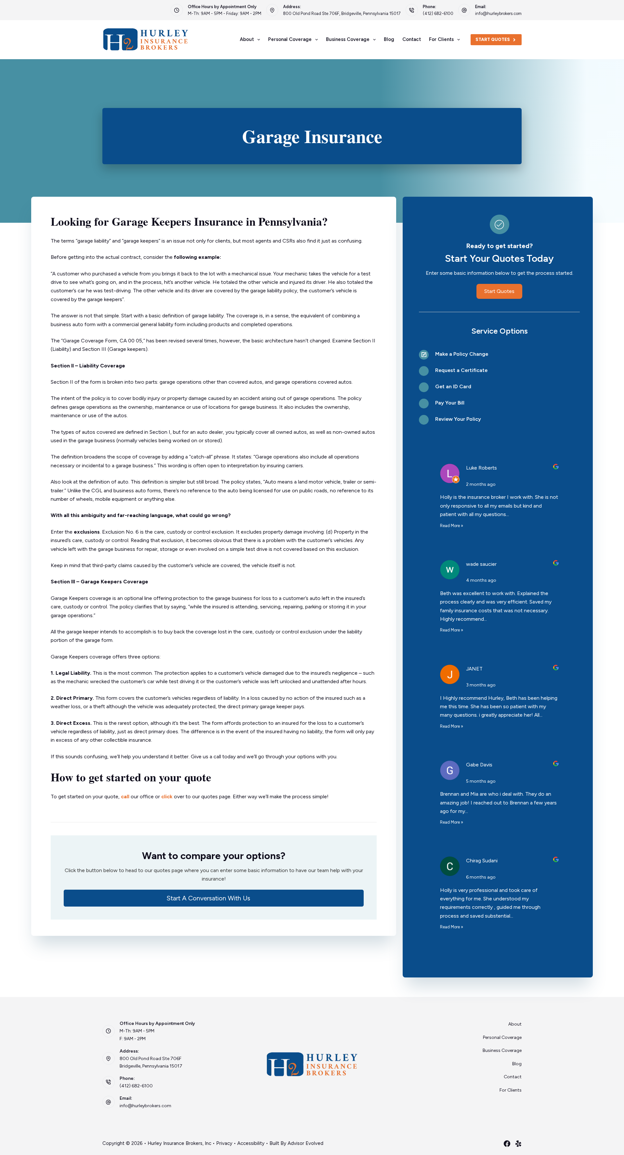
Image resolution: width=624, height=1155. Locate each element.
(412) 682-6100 (438, 13)
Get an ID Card (453, 386)
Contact (411, 39)
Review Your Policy (458, 419)
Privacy (224, 1143)
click (167, 796)
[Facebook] (507, 1143)
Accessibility (251, 1143)
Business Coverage (348, 39)
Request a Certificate (461, 370)
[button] (214, 898)
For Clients (441, 39)
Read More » (451, 525)
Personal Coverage (290, 39)
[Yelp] (518, 1143)
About (247, 39)
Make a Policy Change (461, 354)
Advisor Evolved (305, 1143)
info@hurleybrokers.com (498, 13)
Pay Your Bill (449, 403)
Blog (389, 39)
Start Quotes (492, 39)
